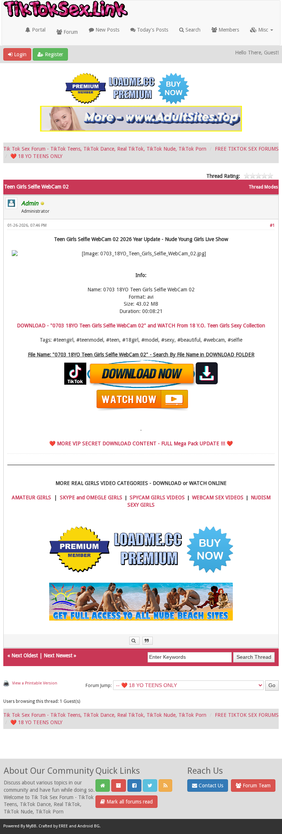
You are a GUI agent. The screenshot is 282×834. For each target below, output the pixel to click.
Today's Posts (151, 30)
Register (53, 54)
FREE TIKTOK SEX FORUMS (247, 149)
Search (192, 30)
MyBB (31, 826)
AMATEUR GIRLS (31, 497)
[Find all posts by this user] (134, 641)
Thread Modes (263, 187)
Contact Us (210, 785)
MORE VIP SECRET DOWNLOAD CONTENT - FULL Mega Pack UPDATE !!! (141, 443)
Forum (70, 32)
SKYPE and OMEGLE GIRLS (91, 497)
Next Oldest (24, 655)
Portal (38, 30)
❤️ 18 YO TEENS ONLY (36, 156)
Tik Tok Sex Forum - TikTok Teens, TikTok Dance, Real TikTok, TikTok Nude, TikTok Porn (104, 149)
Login (19, 54)
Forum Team (256, 785)
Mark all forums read (129, 802)
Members (228, 30)
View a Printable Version (34, 683)
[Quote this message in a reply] (147, 641)
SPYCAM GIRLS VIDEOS (157, 497)
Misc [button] (263, 30)
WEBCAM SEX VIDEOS (217, 497)
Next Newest (58, 655)
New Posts (106, 30)
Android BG (88, 826)
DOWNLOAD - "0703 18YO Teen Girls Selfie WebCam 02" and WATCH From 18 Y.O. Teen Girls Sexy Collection (141, 325)
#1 (272, 225)
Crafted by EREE (53, 826)
